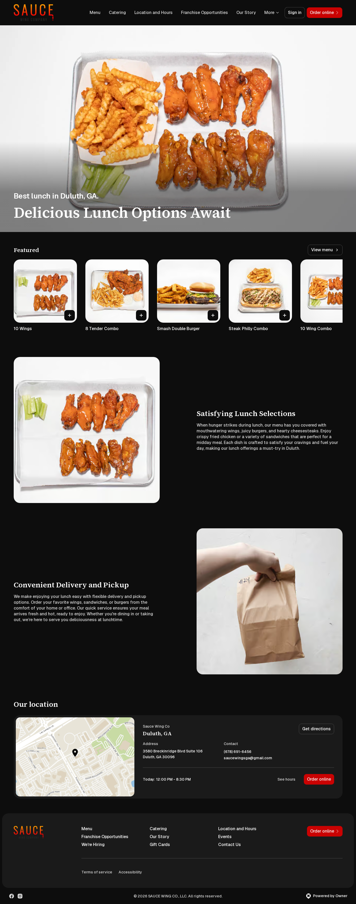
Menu (95, 12)
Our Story (246, 12)
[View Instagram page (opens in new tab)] (20, 896)
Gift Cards (160, 844)
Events (225, 836)
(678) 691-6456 (237, 751)
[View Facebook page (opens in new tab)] (11, 896)
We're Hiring (93, 844)
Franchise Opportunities (204, 12)
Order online (319, 779)
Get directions (316, 729)
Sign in (294, 12)
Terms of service (96, 872)
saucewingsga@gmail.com (248, 758)
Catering (117, 12)
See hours (286, 779)
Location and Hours (153, 12)
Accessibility (130, 872)
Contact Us (229, 844)
